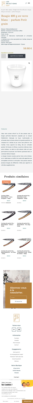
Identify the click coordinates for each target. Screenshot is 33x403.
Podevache (4, 129)
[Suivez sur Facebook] (14, 329)
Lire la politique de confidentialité (9, 396)
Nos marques (16, 343)
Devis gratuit (16, 352)
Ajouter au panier (16, 56)
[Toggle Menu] (29, 3)
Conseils (16, 340)
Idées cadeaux (9, 9)
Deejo (8, 201)
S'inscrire (18, 301)
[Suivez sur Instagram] (19, 329)
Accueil (3, 9)
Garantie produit (16, 359)
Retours (16, 361)
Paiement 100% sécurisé (16, 356)
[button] (29, 63)
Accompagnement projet (16, 354)
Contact (16, 345)
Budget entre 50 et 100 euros (20, 9)
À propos (16, 338)
